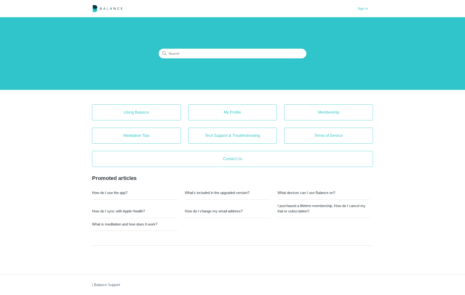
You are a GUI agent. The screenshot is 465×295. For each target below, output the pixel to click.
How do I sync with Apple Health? (118, 211)
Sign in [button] (363, 8)
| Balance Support (106, 285)
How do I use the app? (109, 193)
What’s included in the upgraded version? (217, 193)
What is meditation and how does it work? (124, 224)
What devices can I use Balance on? (306, 193)
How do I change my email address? (214, 211)
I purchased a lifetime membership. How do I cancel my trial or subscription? (321, 208)
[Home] (107, 8)
